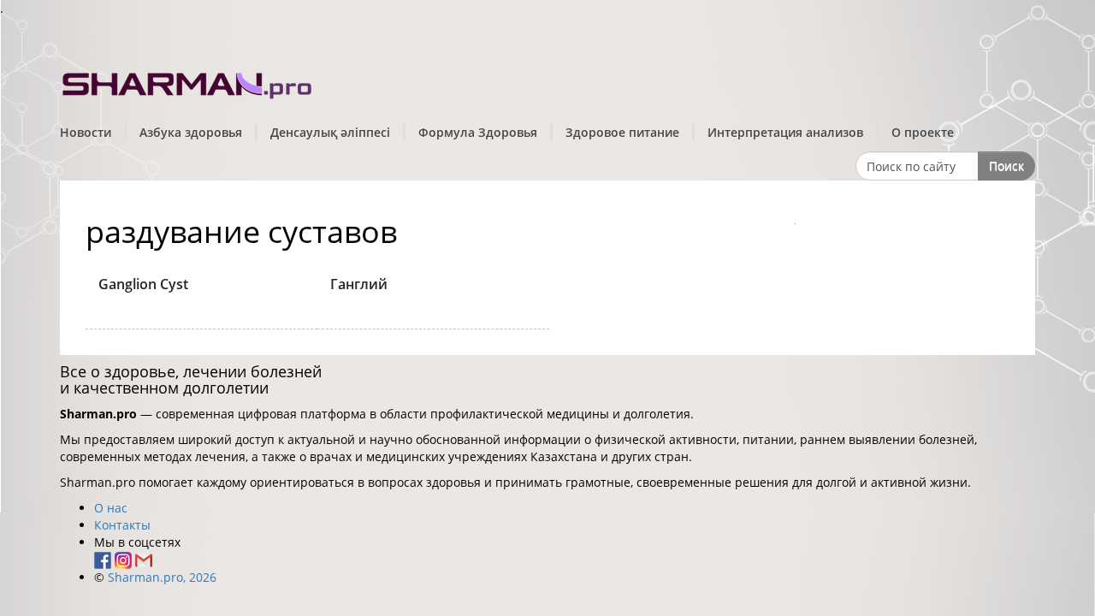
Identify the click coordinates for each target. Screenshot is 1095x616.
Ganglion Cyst (143, 284)
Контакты (122, 525)
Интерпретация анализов (785, 132)
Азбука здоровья (190, 132)
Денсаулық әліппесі (330, 132)
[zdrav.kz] (188, 82)
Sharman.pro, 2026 (162, 577)
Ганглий (359, 284)
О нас (110, 508)
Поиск (1006, 165)
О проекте (922, 132)
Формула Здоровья (477, 132)
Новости (85, 132)
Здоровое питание (622, 132)
